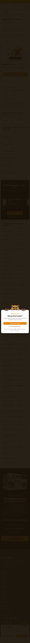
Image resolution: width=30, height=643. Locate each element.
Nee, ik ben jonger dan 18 (15, 326)
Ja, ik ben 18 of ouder (15, 323)
